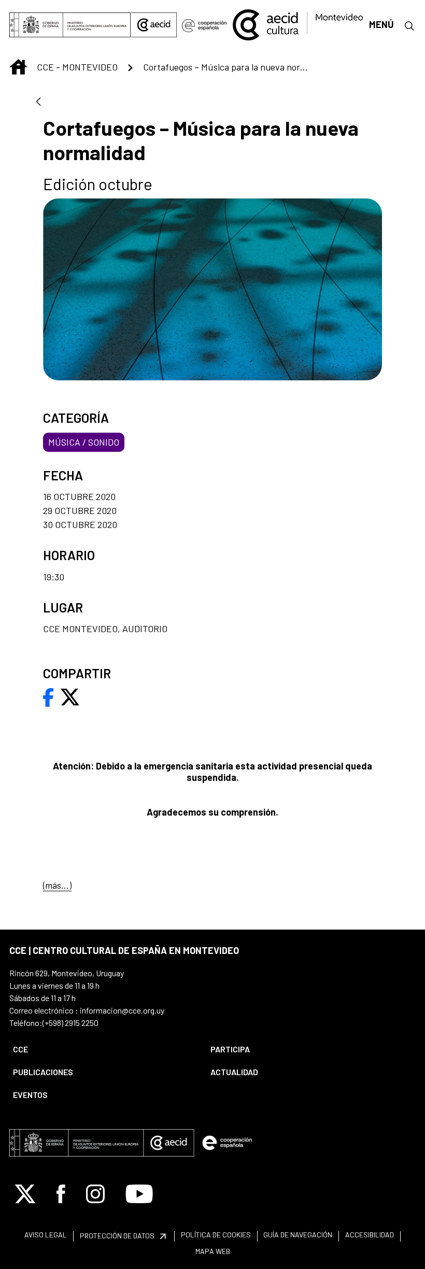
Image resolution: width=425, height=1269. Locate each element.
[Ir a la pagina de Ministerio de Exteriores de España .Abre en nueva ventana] (70, 24)
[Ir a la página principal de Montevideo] (297, 23)
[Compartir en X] (70, 696)
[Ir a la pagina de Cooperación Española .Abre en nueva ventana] (204, 25)
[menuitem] (102, 1049)
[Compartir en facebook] (48, 696)
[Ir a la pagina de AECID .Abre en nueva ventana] (154, 24)
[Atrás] (38, 102)
